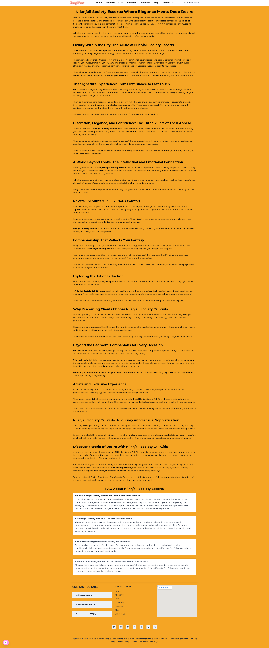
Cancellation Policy (140, 641)
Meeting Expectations (180, 638)
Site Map (154, 641)
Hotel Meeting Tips (119, 638)
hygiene (103, 393)
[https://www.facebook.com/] (114, 627)
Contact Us (168, 2)
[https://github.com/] (155, 627)
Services (145, 2)
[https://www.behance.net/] (134, 627)
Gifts (121, 2)
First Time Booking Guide (140, 638)
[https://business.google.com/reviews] (148, 627)
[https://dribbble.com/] (141, 627)
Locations (132, 2)
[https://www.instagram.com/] (121, 627)
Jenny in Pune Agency (100, 638)
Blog (156, 2)
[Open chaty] (6, 642)
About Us (110, 2)
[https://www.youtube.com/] (127, 627)
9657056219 (87, 595)
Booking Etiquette (161, 638)
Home (98, 2)
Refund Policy (123, 641)
